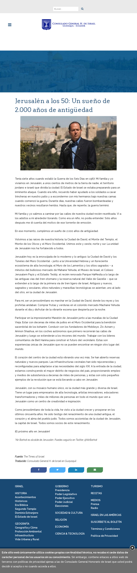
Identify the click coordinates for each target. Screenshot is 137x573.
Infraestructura (24, 535)
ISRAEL (19, 486)
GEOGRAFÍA (22, 523)
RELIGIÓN (61, 519)
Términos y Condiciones (105, 528)
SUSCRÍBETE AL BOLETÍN (106, 521)
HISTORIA (21, 493)
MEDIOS (95, 500)
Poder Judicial (64, 502)
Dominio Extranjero (26, 512)
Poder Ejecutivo (65, 498)
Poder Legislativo (66, 494)
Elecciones (61, 505)
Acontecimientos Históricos (25, 499)
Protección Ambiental (28, 531)
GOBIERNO (61, 486)
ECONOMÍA (62, 526)
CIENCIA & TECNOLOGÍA (70, 533)
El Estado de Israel (26, 516)
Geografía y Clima (26, 527)
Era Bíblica (21, 505)
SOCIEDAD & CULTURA (69, 512)
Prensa (95, 504)
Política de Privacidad (104, 535)
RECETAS (96, 493)
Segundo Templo (25, 508)
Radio (94, 508)
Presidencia (62, 490)
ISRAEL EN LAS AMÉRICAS (106, 515)
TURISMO (97, 486)
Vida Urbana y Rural (27, 539)
